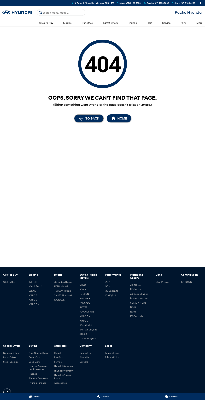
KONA (83, 289)
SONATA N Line (138, 302)
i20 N (108, 281)
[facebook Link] (201, 3)
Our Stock (87, 22)
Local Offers (9, 357)
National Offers (11, 352)
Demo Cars (35, 357)
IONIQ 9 (33, 299)
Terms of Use (112, 352)
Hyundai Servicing (63, 366)
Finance (132, 22)
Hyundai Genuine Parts (63, 377)
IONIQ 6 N (186, 281)
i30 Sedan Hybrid (63, 281)
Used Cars (34, 361)
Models (67, 22)
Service (166, 22)
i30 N (108, 286)
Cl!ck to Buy (46, 22)
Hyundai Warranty (63, 370)
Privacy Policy (112, 357)
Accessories (60, 382)
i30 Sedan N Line (139, 298)
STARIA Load (162, 281)
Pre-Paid (59, 357)
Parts (183, 22)
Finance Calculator (39, 378)
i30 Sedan (135, 289)
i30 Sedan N (111, 290)
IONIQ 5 (33, 295)
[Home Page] (17, 13)
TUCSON (84, 293)
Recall (57, 352)
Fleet (149, 22)
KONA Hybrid (61, 286)
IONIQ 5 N (34, 304)
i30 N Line (135, 285)
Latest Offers (110, 22)
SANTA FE (85, 298)
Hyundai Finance (37, 382)
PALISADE (59, 299)
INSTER (32, 281)
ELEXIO (32, 290)
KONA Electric (36, 286)
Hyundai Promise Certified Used (38, 368)
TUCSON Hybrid (62, 290)
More (199, 22)
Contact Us (85, 352)
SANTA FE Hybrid (63, 295)
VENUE (83, 285)
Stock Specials (10, 361)
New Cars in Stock (38, 352)
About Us (84, 357)
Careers (84, 361)
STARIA (83, 334)
